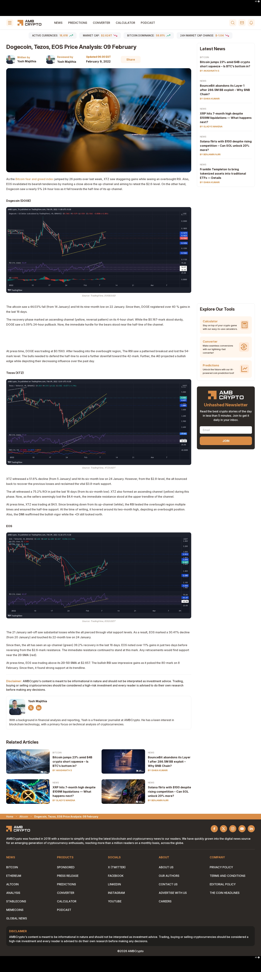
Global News (16, 918)
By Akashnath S (62, 770)
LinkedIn (114, 884)
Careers (165, 901)
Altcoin (12, 884)
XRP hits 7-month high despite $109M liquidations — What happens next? (74, 792)
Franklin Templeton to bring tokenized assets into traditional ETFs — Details (223, 173)
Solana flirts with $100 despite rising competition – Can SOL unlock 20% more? (169, 792)
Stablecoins (16, 901)
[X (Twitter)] (31, 708)
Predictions (77, 23)
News (58, 23)
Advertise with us (173, 893)
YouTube (114, 901)
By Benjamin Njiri (158, 800)
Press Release (67, 876)
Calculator (125, 23)
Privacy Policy (221, 867)
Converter (101, 23)
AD (256, 1)
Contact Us (168, 884)
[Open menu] (9, 22)
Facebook (116, 876)
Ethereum (13, 876)
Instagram (116, 893)
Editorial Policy (223, 884)
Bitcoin (57, 752)
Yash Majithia (26, 61)
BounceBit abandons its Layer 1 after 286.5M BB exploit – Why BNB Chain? (169, 762)
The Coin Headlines (225, 893)
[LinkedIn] (39, 708)
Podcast (148, 23)
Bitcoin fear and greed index (34, 179)
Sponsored (66, 867)
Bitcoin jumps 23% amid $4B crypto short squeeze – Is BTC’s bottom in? (72, 762)
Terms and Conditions (227, 876)
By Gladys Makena (64, 800)
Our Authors (169, 876)
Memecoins (14, 910)
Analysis (13, 893)
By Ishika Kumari (158, 770)
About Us (166, 867)
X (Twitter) (117, 867)
